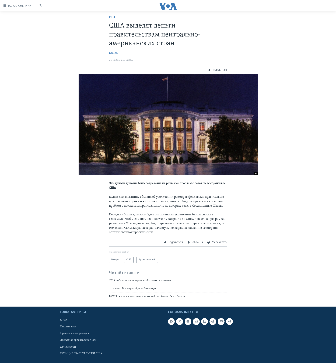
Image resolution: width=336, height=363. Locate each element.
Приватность (68, 346)
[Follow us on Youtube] (188, 321)
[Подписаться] (221, 321)
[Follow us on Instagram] (196, 321)
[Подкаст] (212, 321)
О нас (63, 320)
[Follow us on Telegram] (229, 321)
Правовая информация (74, 333)
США (112, 17)
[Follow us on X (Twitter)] (179, 321)
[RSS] (204, 321)
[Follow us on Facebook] (171, 321)
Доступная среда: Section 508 (78, 340)
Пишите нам (68, 326)
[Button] (217, 70)
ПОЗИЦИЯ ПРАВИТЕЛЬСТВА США (81, 353)
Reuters (113, 53)
